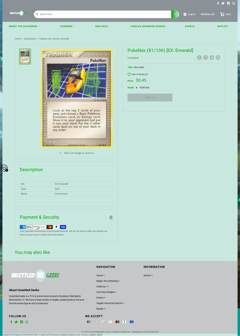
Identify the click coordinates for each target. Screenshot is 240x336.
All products (30, 38)
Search (147, 275)
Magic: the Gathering (107, 281)
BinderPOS (153, 331)
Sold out (150, 97)
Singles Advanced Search (148, 26)
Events (190, 26)
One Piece (102, 26)
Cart (228, 14)
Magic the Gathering (24, 26)
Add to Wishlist (140, 74)
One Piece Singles (105, 292)
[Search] (175, 14)
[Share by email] (218, 57)
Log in (192, 14)
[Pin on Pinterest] (205, 57)
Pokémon (67, 26)
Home (18, 38)
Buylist (223, 26)
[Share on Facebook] (199, 57)
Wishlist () (208, 14)
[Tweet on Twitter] (211, 57)
